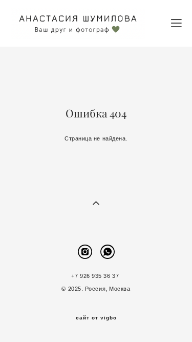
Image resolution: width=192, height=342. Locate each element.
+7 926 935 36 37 (95, 276)
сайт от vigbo (96, 317)
